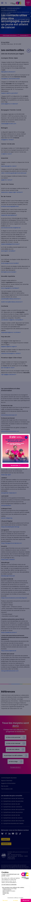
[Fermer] (26, 437)
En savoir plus (14, 465)
